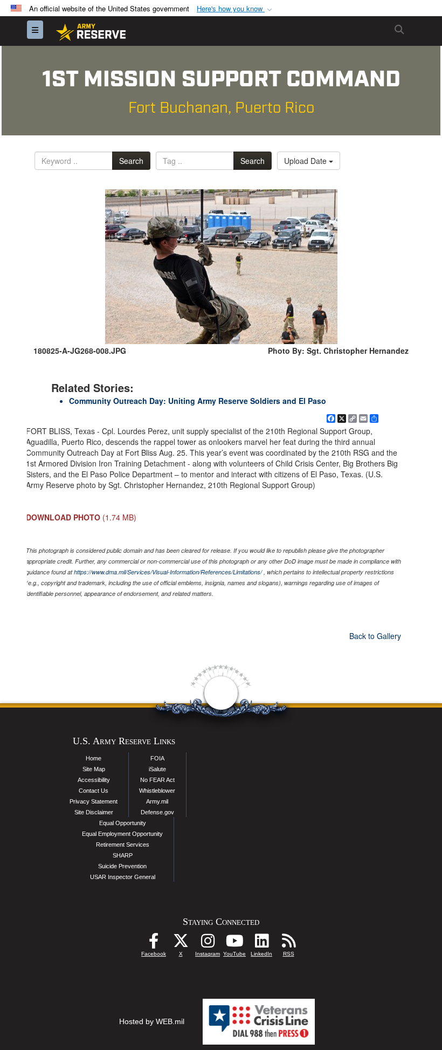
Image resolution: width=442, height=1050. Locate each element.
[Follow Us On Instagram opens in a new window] (207, 943)
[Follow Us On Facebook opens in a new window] (153, 943)
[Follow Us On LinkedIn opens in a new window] (261, 943)
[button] (235, 9)
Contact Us (93, 790)
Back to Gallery (375, 635)
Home (93, 758)
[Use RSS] (288, 943)
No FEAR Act (157, 780)
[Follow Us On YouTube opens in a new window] (234, 943)
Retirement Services (122, 844)
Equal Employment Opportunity (122, 834)
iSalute (157, 769)
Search (131, 160)
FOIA (157, 758)
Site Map (93, 769)
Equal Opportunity (122, 823)
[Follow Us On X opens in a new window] (180, 943)
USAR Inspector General (122, 877)
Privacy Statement (94, 801)
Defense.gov (157, 812)
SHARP (123, 855)
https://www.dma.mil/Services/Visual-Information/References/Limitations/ (168, 572)
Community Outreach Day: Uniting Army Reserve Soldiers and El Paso (197, 400)
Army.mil (157, 801)
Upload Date (306, 160)
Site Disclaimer (93, 812)
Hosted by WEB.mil (151, 1021)
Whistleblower (157, 790)
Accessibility (94, 780)
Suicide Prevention (122, 866)
